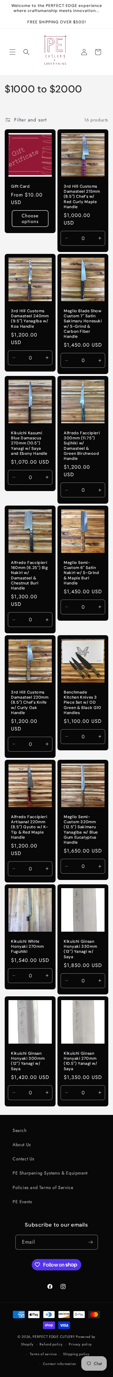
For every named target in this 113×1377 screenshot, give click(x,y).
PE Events (22, 1201)
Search (20, 1130)
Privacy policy (80, 1344)
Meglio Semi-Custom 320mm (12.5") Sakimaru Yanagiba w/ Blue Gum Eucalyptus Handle (81, 829)
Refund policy (51, 1344)
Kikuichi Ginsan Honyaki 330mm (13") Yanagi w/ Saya (80, 949)
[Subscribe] (91, 1242)
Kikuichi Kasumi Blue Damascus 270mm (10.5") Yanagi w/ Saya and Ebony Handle (29, 443)
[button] (12, 52)
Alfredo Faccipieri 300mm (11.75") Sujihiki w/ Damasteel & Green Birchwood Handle (82, 446)
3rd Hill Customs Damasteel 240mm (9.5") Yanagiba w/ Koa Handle (30, 318)
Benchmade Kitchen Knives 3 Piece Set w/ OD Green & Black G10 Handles (82, 702)
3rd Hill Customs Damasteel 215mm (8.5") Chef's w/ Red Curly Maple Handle (82, 196)
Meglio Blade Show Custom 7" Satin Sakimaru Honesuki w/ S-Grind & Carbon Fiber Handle (83, 323)
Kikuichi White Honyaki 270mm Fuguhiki (27, 946)
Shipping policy (76, 1353)
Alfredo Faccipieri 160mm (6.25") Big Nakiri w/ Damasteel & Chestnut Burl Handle (29, 575)
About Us (22, 1144)
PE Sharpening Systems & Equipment (50, 1173)
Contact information (59, 1363)
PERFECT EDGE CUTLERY (54, 1336)
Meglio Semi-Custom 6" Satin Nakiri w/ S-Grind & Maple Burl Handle (81, 573)
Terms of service (43, 1353)
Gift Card (20, 186)
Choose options (30, 218)
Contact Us (24, 1159)
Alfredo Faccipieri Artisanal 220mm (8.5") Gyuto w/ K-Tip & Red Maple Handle (29, 827)
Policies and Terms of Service (43, 1187)
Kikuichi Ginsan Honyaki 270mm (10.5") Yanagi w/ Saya (80, 1061)
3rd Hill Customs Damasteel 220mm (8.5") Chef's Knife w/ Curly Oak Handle (29, 702)
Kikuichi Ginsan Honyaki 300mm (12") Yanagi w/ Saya (28, 1061)
